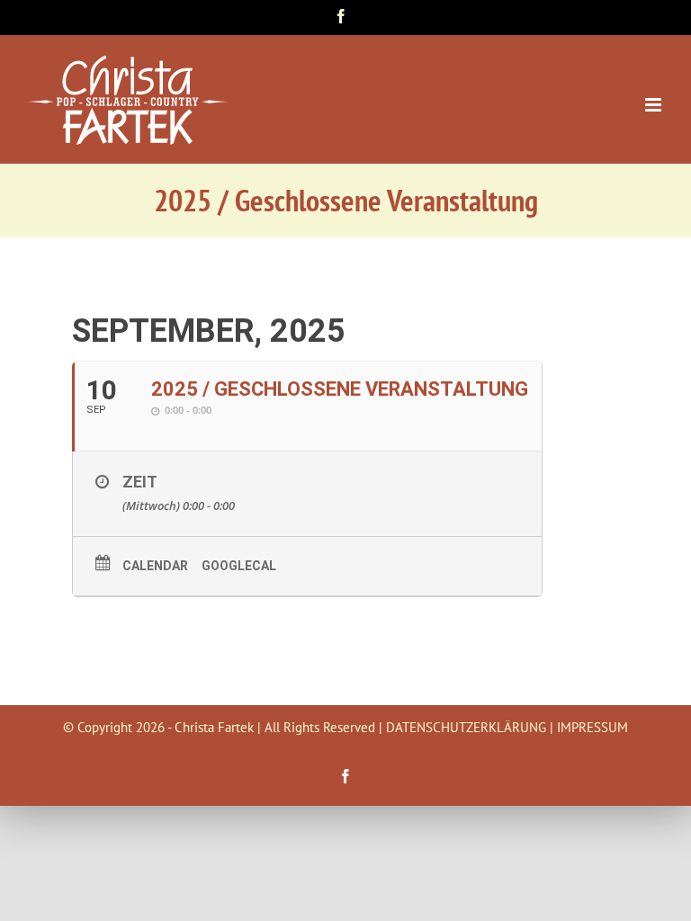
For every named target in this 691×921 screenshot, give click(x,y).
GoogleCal (239, 566)
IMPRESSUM (592, 727)
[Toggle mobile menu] (654, 104)
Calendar (155, 566)
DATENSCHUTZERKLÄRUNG (466, 727)
